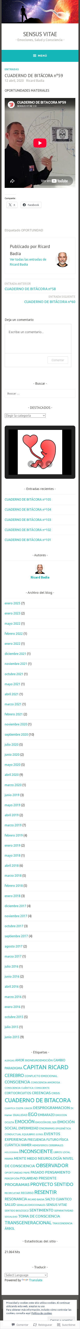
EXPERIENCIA (16, 1139)
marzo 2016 (13, 996)
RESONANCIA (16, 1199)
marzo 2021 (13, 704)
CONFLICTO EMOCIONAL (41, 1076)
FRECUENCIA (37, 1139)
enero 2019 (12, 845)
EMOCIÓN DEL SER (46, 1122)
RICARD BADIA (36, 1199)
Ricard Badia (35, 80)
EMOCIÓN (25, 1121)
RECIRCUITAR (12, 1193)
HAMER (26, 1145)
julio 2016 (11, 966)
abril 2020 (12, 774)
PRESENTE (48, 1178)
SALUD (10, 1204)
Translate (35, 1280)
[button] (31, 464)
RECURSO (27, 1192)
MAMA (9, 1158)
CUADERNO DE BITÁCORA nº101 (28, 540)
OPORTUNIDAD (32, 230)
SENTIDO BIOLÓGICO (17, 1210)
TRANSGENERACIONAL (28, 1222)
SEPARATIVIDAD (63, 1210)
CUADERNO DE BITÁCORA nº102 (28, 530)
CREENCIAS (41, 1093)
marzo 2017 (13, 956)
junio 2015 (12, 1037)
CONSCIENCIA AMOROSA (45, 1082)
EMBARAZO (46, 1115)
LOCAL (66, 1152)
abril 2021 (12, 694)
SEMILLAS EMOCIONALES (31, 1205)
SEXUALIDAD (11, 1217)
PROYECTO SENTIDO (51, 1184)
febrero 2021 (14, 714)
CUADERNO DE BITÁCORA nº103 (28, 519)
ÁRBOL (10, 1228)
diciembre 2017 (15, 906)
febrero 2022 (14, 633)
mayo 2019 (12, 805)
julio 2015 (11, 1027)
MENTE (20, 1158)
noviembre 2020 (16, 724)
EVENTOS (52, 1134)
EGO (32, 1114)
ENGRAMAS (47, 1128)
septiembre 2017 (16, 936)
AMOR (19, 1060)
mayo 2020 (12, 764)
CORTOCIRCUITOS (18, 1093)
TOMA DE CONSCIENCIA (39, 1216)
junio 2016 (12, 976)
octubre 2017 (14, 926)
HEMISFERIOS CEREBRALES (47, 1145)
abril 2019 (12, 815)
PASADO (37, 1172)
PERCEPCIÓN (12, 1178)
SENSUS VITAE (40, 34)
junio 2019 (12, 795)
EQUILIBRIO (28, 1134)
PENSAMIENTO (57, 1172)
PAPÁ (26, 1172)
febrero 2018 (14, 885)
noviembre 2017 (16, 916)
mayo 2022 (12, 623)
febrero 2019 (14, 835)
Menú (42, 55)
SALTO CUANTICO (58, 1199)
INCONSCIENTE (36, 1151)
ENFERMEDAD (28, 1128)
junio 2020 (12, 754)
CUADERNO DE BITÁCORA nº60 (49, 299)
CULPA (19, 1108)
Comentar (58, 360)
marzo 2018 (13, 875)
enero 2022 (12, 643)
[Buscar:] (40, 393)
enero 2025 (12, 603)
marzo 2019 (13, 825)
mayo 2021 (12, 684)
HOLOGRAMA (11, 1152)
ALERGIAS (9, 1060)
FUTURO (52, 1139)
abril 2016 (12, 986)
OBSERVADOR (52, 1165)
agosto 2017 (14, 946)
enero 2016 (12, 1007)
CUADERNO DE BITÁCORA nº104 (28, 509)
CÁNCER (28, 1108)
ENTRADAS (12, 69)
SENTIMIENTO (41, 1210)
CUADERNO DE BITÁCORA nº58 (30, 286)
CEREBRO (14, 1075)
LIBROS (58, 1152)
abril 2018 (12, 865)
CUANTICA (10, 1108)
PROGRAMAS (17, 1184)
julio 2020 (11, 744)
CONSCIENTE (42, 1087)
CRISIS (55, 1093)
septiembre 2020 (16, 734)
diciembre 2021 (15, 653)
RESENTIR (45, 1192)
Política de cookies (41, 1313)
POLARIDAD (29, 1178)
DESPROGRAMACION (51, 1108)
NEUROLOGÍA (50, 1158)
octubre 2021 (14, 674)
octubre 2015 (14, 1017)
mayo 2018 (12, 855)
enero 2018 (12, 896)
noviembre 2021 (16, 663)
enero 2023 (12, 613)
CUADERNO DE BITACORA (38, 1100)
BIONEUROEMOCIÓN (39, 1060)
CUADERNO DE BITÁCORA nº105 (28, 499)
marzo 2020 (13, 785)
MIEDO (32, 1158)
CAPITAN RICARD (46, 1067)
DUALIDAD (20, 1115)
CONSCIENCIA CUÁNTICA (19, 1087)
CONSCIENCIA (17, 1082)
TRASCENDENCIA (62, 1223)
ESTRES (39, 1134)
